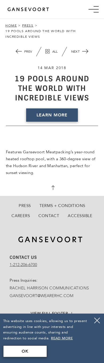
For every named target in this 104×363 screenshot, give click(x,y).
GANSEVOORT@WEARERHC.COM (41, 295)
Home (11, 25)
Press (28, 25)
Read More (62, 338)
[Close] (97, 320)
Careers (20, 215)
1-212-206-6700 (23, 264)
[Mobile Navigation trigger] (94, 9)
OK (25, 351)
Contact (48, 215)
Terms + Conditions (62, 205)
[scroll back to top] (52, 188)
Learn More (52, 115)
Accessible (80, 215)
